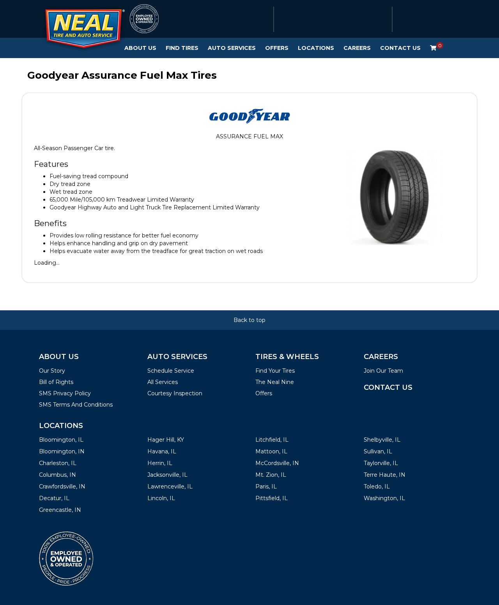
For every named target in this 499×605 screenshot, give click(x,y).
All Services (162, 382)
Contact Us (400, 47)
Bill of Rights (56, 382)
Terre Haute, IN (384, 474)
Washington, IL (384, 498)
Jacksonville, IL (167, 474)
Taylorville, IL (381, 463)
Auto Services (232, 47)
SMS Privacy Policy (65, 393)
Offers (276, 47)
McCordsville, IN (277, 463)
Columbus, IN (57, 474)
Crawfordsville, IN (62, 486)
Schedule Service (170, 370)
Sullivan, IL (378, 451)
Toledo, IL (377, 486)
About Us (140, 47)
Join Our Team (383, 370)
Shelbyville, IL (382, 439)
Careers (357, 47)
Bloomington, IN (62, 451)
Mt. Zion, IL (270, 474)
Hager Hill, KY (165, 439)
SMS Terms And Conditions (76, 404)
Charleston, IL (57, 463)
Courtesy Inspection (174, 393)
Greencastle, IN (60, 509)
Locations (316, 47)
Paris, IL (266, 486)
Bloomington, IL (61, 439)
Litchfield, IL (271, 439)
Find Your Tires (275, 370)
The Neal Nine (274, 382)
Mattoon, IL (271, 451)
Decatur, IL (54, 498)
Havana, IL (161, 451)
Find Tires (182, 47)
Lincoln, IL (161, 498)
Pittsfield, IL (271, 498)
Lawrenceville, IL (170, 486)
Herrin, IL (159, 463)
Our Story (52, 370)
